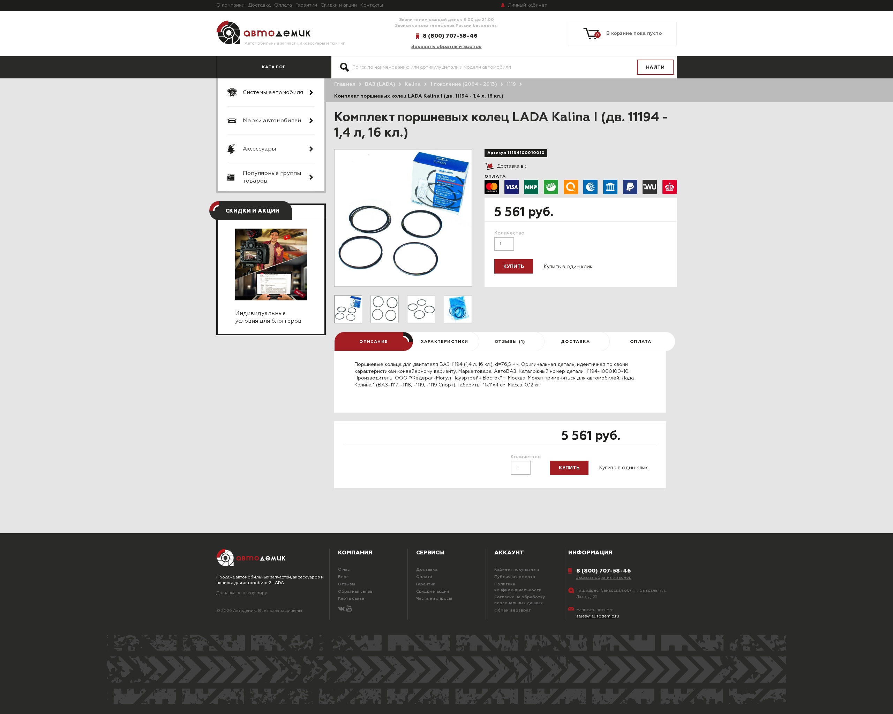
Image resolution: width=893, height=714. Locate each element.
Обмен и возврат (512, 610)
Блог (343, 577)
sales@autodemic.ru (597, 616)
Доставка (259, 5)
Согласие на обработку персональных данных (519, 600)
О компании (230, 5)
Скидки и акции (339, 5)
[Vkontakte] (341, 609)
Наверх (64, 700)
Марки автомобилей (272, 121)
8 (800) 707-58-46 (450, 36)
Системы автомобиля (273, 92)
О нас (344, 570)
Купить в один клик (568, 266)
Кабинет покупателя (516, 570)
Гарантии (306, 5)
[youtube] (349, 609)
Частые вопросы (434, 599)
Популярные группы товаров (272, 177)
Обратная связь (355, 592)
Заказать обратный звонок (446, 46)
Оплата (283, 5)
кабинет (527, 5)
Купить (513, 266)
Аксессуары (259, 149)
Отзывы (346, 584)
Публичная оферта (514, 577)
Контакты (371, 5)
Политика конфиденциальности (517, 587)
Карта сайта (351, 599)
